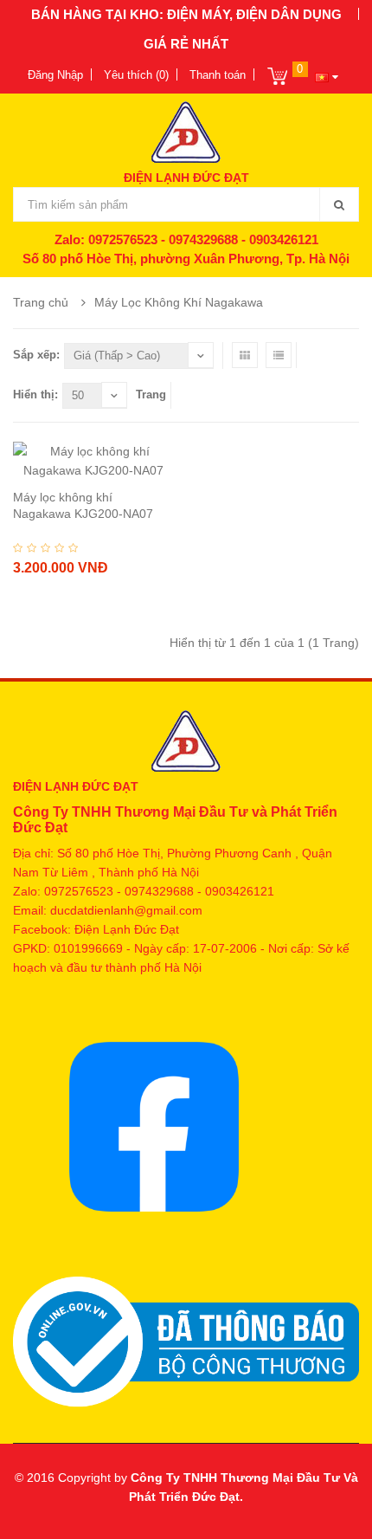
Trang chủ (40, 302)
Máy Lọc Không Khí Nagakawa (178, 302)
